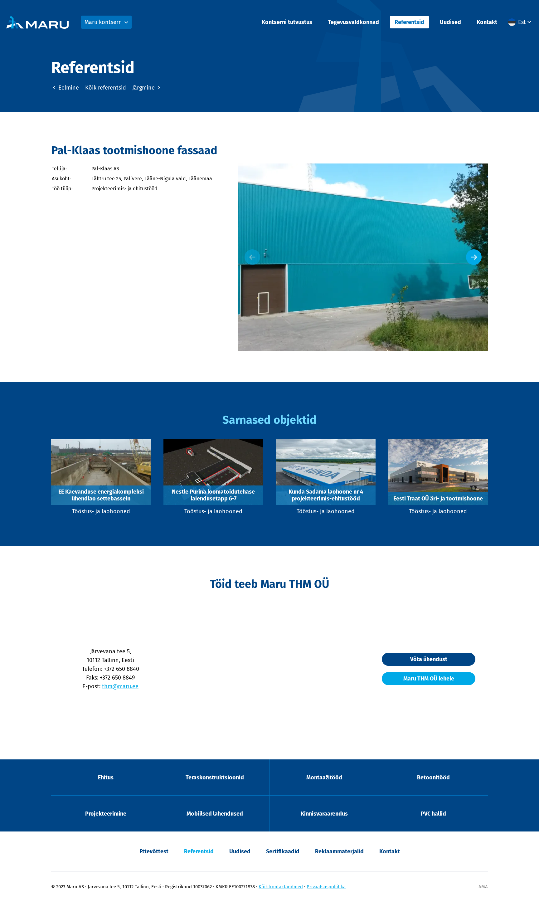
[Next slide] (474, 257)
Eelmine (68, 87)
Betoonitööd (433, 777)
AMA (483, 887)
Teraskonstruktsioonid (215, 777)
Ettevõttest (153, 851)
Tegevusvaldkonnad (353, 22)
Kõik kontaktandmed (281, 887)
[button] (520, 22)
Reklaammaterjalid (339, 851)
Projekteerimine (105, 813)
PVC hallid (433, 813)
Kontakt (487, 22)
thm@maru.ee (120, 686)
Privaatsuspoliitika (326, 887)
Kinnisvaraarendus (324, 813)
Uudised (450, 22)
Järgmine (144, 87)
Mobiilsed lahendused (215, 813)
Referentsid (409, 22)
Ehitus (106, 777)
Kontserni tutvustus (287, 22)
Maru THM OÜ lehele (428, 678)
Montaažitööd (324, 777)
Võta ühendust (428, 659)
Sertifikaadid (282, 851)
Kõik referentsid (105, 87)
